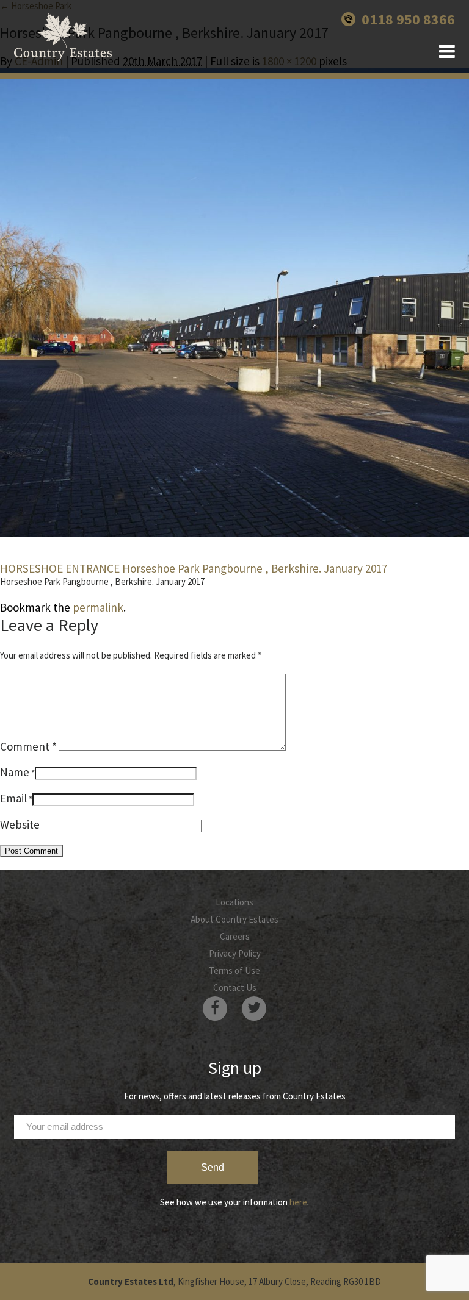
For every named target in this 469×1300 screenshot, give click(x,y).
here (298, 1202)
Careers (235, 936)
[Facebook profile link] (215, 1008)
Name (14, 772)
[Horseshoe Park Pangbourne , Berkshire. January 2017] (234, 302)
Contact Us (234, 987)
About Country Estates (234, 919)
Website (20, 824)
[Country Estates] (63, 36)
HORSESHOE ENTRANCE (60, 568)
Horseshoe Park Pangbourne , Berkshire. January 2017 (254, 568)
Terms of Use (234, 970)
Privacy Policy (235, 953)
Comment (28, 746)
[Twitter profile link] (254, 1008)
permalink (98, 607)
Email (13, 798)
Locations (234, 902)
